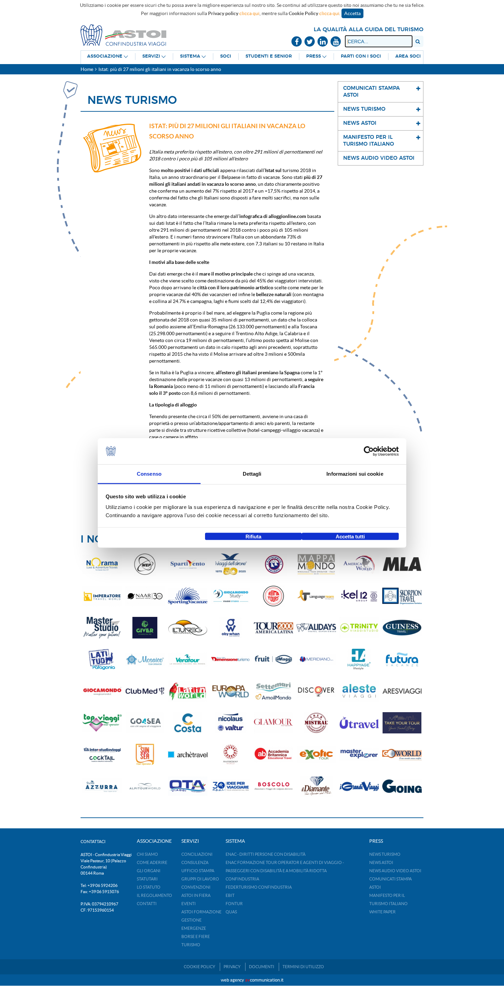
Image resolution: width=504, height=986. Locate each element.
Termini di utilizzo (303, 966)
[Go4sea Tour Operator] (145, 723)
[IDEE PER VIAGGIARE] (230, 786)
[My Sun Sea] (145, 754)
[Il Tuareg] (187, 627)
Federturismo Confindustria (259, 887)
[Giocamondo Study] (230, 596)
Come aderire (152, 862)
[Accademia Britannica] (273, 754)
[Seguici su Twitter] (309, 42)
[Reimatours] (273, 596)
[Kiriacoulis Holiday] (273, 564)
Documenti (261, 966)
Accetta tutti (350, 536)
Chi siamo (147, 854)
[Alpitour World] (145, 786)
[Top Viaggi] (102, 723)
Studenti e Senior (268, 56)
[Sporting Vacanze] (187, 596)
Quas (231, 912)
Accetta (352, 13)
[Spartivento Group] (187, 564)
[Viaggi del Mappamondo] (316, 564)
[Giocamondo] (102, 691)
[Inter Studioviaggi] (102, 754)
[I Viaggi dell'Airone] (230, 564)
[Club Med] (145, 691)
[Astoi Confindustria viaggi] (123, 34)
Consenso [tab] (149, 474)
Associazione (104, 56)
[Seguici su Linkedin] (322, 42)
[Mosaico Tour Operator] (145, 659)
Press (313, 56)
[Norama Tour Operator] (102, 564)
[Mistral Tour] (316, 723)
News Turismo (384, 854)
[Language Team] (316, 596)
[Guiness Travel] (402, 627)
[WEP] (145, 564)
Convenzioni (196, 887)
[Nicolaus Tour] (230, 723)
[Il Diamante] (316, 786)
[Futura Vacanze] (402, 659)
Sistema (190, 56)
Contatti (147, 903)
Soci (225, 56)
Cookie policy (199, 966)
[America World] (359, 564)
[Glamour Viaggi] (273, 723)
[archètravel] (187, 754)
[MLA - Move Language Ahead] (402, 564)
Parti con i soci (361, 56)
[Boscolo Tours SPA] (273, 786)
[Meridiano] (316, 659)
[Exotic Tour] (316, 754)
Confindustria (242, 879)
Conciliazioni (197, 854)
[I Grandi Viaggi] (359, 786)
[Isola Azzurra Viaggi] (102, 786)
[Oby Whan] (230, 627)
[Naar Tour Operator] (145, 596)
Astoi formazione (201, 912)
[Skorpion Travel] (402, 596)
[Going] (402, 786)
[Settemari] (273, 691)
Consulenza (194, 862)
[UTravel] (359, 723)
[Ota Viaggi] (187, 786)
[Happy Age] (359, 659)
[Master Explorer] (359, 754)
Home (87, 69)
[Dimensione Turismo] (230, 659)
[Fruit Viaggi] (273, 659)
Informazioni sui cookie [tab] (354, 474)
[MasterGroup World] (230, 754)
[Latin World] (187, 691)
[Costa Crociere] (187, 723)
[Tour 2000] (273, 627)
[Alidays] (316, 627)
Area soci (408, 56)
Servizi (151, 56)
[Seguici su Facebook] (296, 42)
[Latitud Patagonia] (102, 659)
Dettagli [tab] (252, 474)
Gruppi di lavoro (200, 879)
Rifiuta (253, 536)
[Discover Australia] (316, 691)
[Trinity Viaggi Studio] (359, 627)
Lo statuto (148, 887)
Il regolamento (154, 895)
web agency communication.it (252, 980)
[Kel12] (359, 596)
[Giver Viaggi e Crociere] (145, 627)
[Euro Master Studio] (102, 627)
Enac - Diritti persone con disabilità (265, 854)
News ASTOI (381, 862)
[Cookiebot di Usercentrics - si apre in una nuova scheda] (369, 451)
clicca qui (249, 13)
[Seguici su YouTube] (336, 42)
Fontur (234, 903)
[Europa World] (230, 691)
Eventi (188, 903)
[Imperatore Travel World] (102, 596)
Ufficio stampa (197, 870)
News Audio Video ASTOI (395, 870)
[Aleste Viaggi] (359, 691)
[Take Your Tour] (402, 723)
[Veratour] (187, 659)
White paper (382, 912)
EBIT (230, 895)
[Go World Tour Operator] (402, 754)
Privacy (232, 966)
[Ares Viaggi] (402, 691)
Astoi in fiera (196, 895)
